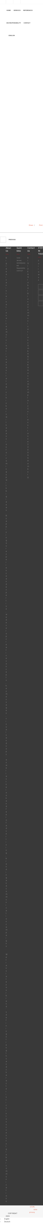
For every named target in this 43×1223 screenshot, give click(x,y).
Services (19, 260)
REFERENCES (21, 263)
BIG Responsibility (21, 267)
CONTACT (20, 271)
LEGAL (32, 1207)
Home (18, 258)
